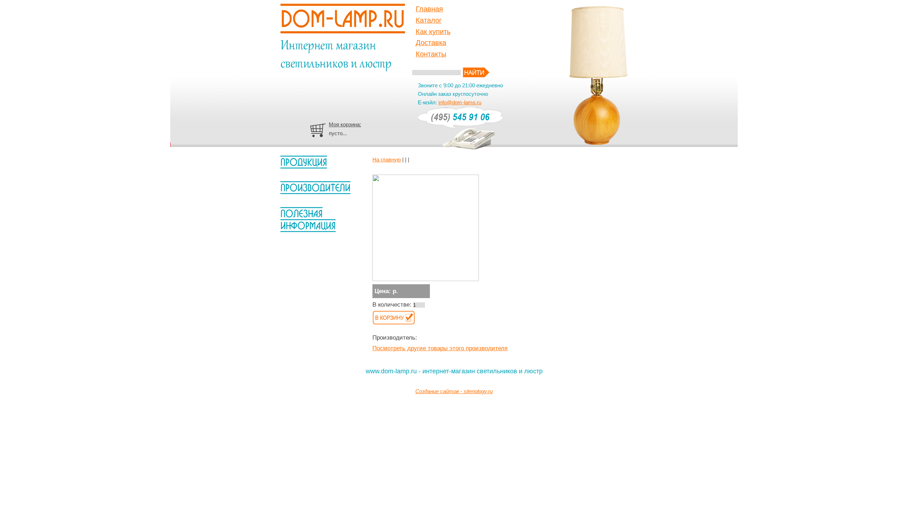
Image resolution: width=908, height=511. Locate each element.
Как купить (433, 31)
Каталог (429, 20)
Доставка (431, 42)
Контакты (431, 54)
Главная (429, 9)
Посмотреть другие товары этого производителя (440, 348)
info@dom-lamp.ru (459, 102)
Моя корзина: (345, 124)
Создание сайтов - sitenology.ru (454, 391)
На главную (386, 159)
